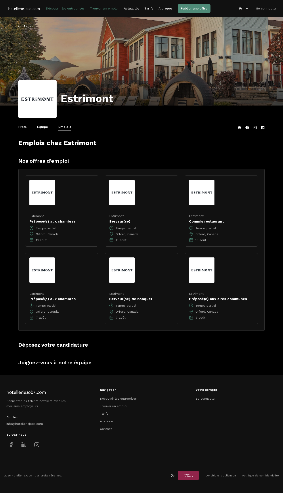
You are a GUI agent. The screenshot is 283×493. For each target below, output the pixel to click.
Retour (29, 26)
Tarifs (148, 8)
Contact (106, 429)
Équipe (42, 126)
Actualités (131, 8)
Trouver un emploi (104, 8)
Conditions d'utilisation (220, 475)
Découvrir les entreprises (65, 8)
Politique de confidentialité (260, 475)
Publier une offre (194, 8)
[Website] (239, 127)
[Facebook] (247, 127)
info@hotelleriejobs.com (24, 423)
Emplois (64, 126)
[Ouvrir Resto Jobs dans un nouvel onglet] (188, 475)
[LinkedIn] (263, 127)
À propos (165, 8)
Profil (22, 126)
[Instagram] (255, 127)
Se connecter (266, 8)
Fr (240, 8)
